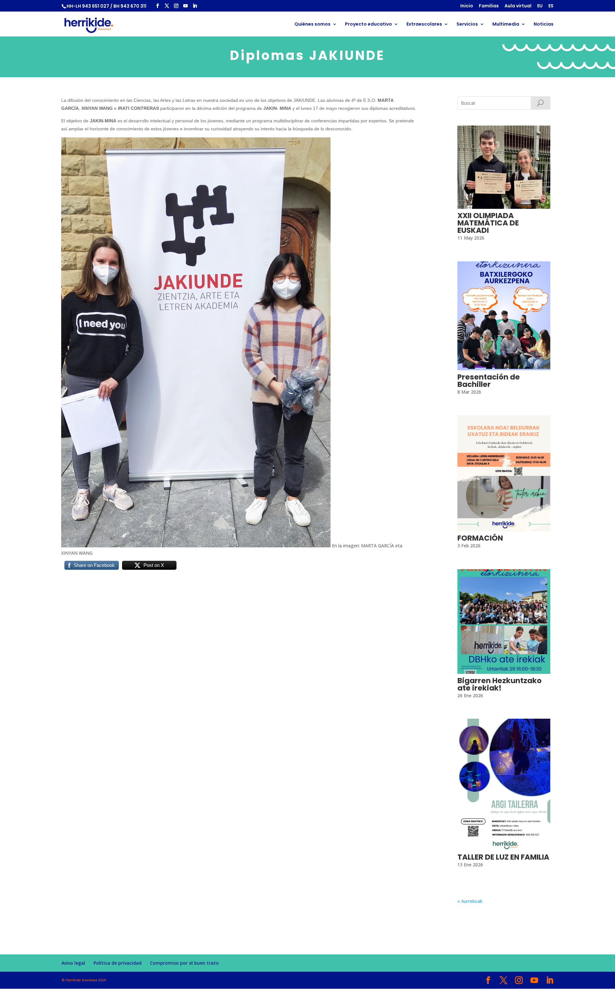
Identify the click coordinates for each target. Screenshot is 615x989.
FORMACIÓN (480, 538)
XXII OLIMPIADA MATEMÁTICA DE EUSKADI (488, 222)
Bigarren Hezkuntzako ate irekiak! (499, 684)
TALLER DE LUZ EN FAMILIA (503, 857)
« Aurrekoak (469, 901)
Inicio (466, 6)
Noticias (544, 24)
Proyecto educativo (368, 24)
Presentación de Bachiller (488, 380)
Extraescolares (424, 24)
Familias (489, 6)
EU (540, 6)
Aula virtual (517, 6)
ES (551, 6)
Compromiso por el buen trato (184, 963)
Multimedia (505, 24)
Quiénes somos (312, 24)
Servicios (467, 24)
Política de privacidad (118, 963)
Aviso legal (73, 963)
